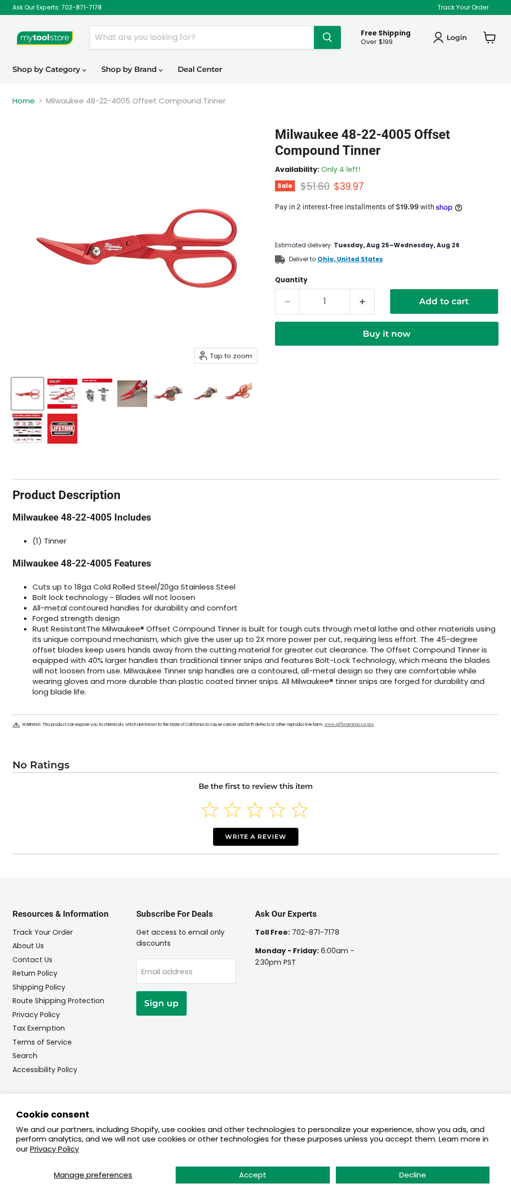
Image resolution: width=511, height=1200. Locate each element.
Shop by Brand (130, 69)
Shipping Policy (38, 987)
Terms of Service (42, 1042)
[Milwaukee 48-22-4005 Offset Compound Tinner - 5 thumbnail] (167, 394)
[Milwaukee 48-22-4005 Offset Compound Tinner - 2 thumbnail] (62, 394)
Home (23, 100)
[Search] (327, 37)
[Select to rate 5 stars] (299, 809)
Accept (252, 1175)
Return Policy (34, 973)
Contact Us (32, 960)
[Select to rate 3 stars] (255, 809)
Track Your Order (463, 7)
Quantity (291, 280)
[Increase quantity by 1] (362, 301)
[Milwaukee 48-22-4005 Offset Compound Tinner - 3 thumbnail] (97, 394)
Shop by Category (47, 69)
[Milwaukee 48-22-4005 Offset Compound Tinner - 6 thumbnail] (202, 394)
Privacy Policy (54, 1149)
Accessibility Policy (44, 1070)
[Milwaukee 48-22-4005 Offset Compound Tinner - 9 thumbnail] (62, 429)
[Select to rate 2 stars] (232, 809)
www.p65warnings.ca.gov (349, 724)
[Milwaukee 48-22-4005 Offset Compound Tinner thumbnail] (27, 394)
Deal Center (200, 69)
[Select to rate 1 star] (210, 809)
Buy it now (387, 334)
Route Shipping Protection (58, 1001)
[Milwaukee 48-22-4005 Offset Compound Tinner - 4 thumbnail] (132, 394)
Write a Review (255, 836)
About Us (28, 946)
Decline (412, 1175)
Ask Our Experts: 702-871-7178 (57, 7)
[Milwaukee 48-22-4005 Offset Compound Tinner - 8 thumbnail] (27, 429)
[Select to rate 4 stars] (277, 809)
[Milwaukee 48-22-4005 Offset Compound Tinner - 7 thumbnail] (237, 394)
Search (24, 1056)
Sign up (161, 1003)
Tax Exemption (38, 1028)
